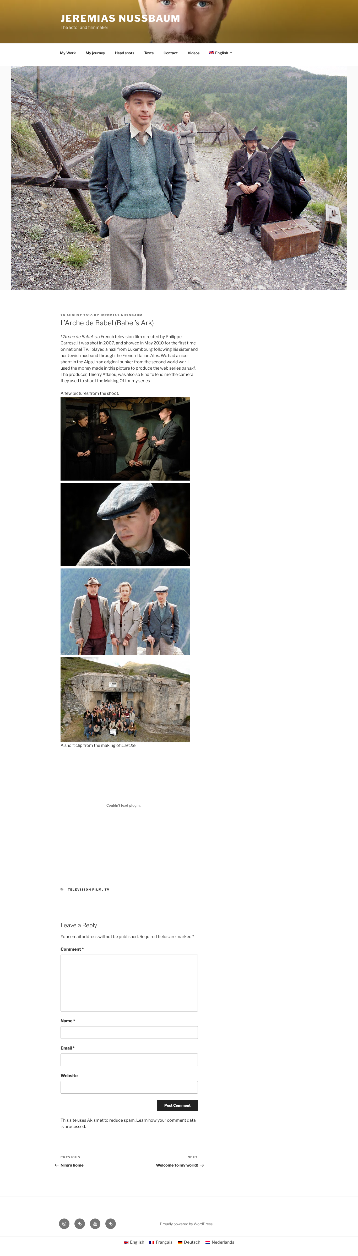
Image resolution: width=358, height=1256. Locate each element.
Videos (193, 53)
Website (69, 1075)
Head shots (124, 53)
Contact (171, 53)
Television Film (85, 889)
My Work (68, 53)
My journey (95, 53)
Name (68, 1020)
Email (68, 1048)
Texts (149, 53)
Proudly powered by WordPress (186, 1224)
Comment (72, 949)
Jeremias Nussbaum (121, 18)
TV (107, 889)
